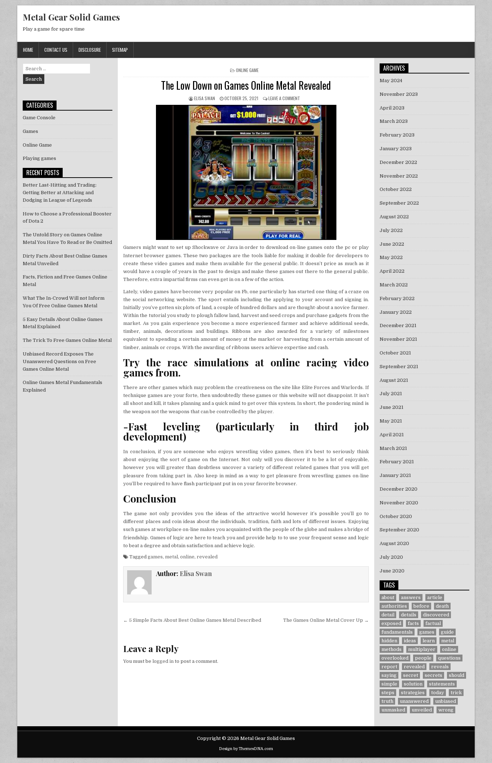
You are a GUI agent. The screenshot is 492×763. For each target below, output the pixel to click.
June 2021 (391, 407)
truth (387, 701)
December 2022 (398, 162)
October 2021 (395, 353)
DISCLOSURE (90, 49)
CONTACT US (55, 49)
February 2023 (397, 135)
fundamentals (397, 632)
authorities (394, 606)
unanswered (414, 701)
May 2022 (391, 257)
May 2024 (391, 80)
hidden (389, 640)
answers (411, 597)
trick (456, 692)
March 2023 (394, 121)
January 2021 (395, 475)
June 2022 (392, 244)
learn (428, 640)
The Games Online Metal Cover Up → (326, 620)
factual (433, 623)
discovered (436, 614)
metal (171, 556)
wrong (445, 710)
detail (387, 614)
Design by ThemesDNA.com (246, 748)
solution (413, 684)
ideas (410, 640)
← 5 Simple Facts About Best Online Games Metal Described (192, 620)
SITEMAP (120, 49)
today (437, 692)
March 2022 (394, 284)
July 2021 (391, 393)
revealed (207, 556)
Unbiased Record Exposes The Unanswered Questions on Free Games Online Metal (59, 361)
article (434, 597)
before (421, 606)
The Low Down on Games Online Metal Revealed (246, 85)
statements (442, 684)
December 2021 (398, 325)
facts (413, 623)
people (423, 658)
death (442, 606)
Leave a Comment (284, 98)
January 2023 (396, 148)
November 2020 (399, 502)
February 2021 (397, 461)
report (389, 666)
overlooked (394, 658)
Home (28, 49)
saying (389, 675)
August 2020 (394, 543)
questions (449, 658)
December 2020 (398, 489)
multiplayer (421, 649)
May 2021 (391, 421)
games (155, 556)
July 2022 (391, 230)
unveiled (422, 710)
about (387, 597)
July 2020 (391, 557)
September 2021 (399, 366)
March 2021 (393, 448)
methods (391, 649)
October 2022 (396, 189)
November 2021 (398, 339)
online (187, 556)
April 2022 (392, 271)
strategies (413, 692)
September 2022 (399, 203)
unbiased (445, 701)
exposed (391, 623)
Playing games (39, 158)
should (456, 675)
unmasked (393, 710)
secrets (433, 675)
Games (30, 131)
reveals (440, 666)
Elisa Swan (204, 98)
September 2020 (399, 529)
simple (389, 684)
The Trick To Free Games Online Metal (67, 340)
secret (410, 675)
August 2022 (394, 216)
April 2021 (392, 434)
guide (447, 632)
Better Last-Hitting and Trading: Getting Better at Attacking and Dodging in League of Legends (60, 192)
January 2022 (396, 312)
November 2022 (399, 176)
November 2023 (399, 94)
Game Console (39, 117)
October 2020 (396, 516)
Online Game (247, 70)
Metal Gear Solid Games (71, 17)
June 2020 (392, 571)
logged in (163, 661)
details (408, 614)
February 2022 (397, 298)
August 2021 (394, 380)
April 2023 (392, 108)
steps (387, 692)
